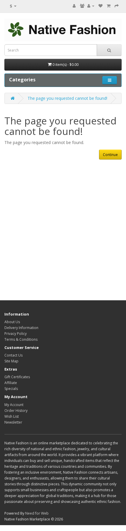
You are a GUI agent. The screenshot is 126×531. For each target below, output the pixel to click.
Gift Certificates (17, 376)
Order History (16, 410)
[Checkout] (117, 5)
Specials (11, 388)
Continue (110, 154)
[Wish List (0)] (100, 5)
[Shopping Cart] (108, 5)
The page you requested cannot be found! (67, 98)
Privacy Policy (15, 333)
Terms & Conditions (21, 339)
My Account (13, 404)
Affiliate (10, 382)
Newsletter (13, 422)
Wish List (11, 416)
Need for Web (37, 513)
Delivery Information (21, 327)
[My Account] (90, 5)
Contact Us (13, 355)
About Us (12, 321)
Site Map (11, 361)
